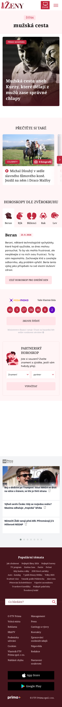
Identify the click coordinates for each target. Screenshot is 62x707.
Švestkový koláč (31, 590)
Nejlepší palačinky (41, 586)
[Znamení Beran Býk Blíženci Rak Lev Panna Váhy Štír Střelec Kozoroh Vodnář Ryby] (18, 374)
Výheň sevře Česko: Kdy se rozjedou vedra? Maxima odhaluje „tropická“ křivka (28, 506)
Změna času (29, 567)
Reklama (12, 626)
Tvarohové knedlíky (21, 586)
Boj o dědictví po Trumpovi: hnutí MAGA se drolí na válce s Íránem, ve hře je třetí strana (30, 489)
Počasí (49, 567)
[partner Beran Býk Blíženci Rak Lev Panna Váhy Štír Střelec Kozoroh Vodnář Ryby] (43, 374)
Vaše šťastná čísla (47, 300)
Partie (40, 567)
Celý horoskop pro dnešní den (28, 280)
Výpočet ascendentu (43, 582)
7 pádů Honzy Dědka (32, 575)
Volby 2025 (49, 575)
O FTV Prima (14, 616)
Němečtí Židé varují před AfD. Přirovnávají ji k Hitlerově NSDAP (29, 523)
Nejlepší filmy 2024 (30, 563)
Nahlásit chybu (15, 660)
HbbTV (11, 632)
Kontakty (36, 632)
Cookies (12, 646)
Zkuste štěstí (31, 320)
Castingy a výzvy (40, 626)
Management (38, 616)
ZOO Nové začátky (40, 571)
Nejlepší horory (48, 563)
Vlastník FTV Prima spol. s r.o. (16, 653)
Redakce (35, 651)
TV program (16, 567)
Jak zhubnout (13, 563)
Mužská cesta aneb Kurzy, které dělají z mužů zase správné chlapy (27, 89)
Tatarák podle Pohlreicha (32, 579)
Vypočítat (31, 386)
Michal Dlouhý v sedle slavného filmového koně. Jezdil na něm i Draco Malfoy (27, 175)
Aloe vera (51, 579)
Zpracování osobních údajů (39, 639)
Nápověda (36, 646)
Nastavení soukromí (36, 662)
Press (34, 621)
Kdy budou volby (21, 571)
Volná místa (14, 621)
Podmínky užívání (13, 639)
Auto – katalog (14, 575)
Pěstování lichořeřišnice (20, 582)
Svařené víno (13, 579)
